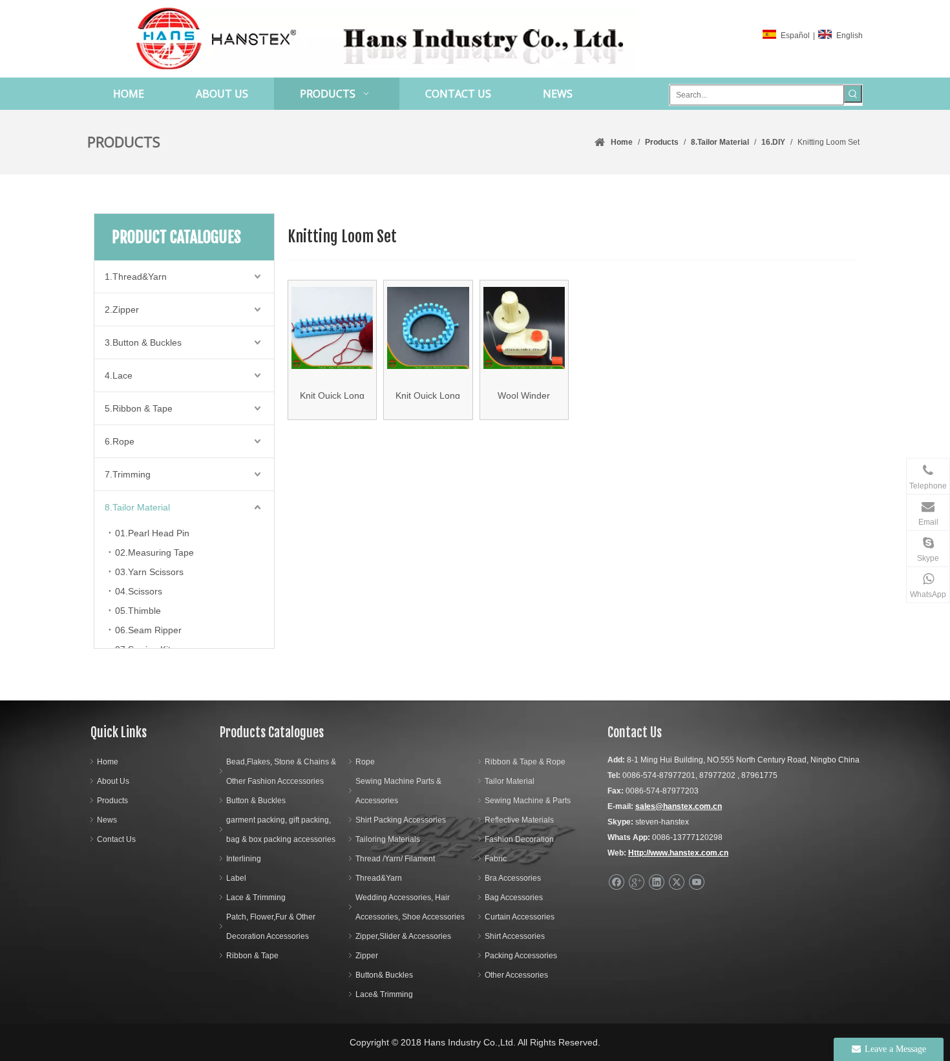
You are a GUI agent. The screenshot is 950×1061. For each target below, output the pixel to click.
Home (107, 761)
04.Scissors (138, 591)
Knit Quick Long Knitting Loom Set (332, 394)
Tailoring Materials (387, 839)
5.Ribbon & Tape (139, 408)
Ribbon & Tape (252, 955)
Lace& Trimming (384, 994)
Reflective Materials (519, 820)
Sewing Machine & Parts (528, 800)
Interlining (243, 858)
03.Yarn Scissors (149, 572)
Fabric (496, 858)
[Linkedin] (656, 882)
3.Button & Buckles (143, 342)
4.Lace (118, 375)
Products (112, 800)
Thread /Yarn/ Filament (395, 858)
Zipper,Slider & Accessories (403, 936)
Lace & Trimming (256, 897)
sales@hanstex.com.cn (678, 806)
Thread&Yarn (378, 878)
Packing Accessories (521, 955)
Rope (365, 761)
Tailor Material (509, 781)
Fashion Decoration (519, 839)
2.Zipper (122, 309)
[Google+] (636, 882)
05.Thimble (138, 610)
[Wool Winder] (524, 328)
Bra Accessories (513, 878)
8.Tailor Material (137, 507)
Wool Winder (524, 394)
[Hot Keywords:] (853, 94)
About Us (113, 781)
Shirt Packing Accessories (400, 820)
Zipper (366, 955)
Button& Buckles (384, 975)
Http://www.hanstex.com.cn (678, 852)
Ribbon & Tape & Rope (525, 761)
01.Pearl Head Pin (152, 533)
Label (236, 878)
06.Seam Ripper (148, 630)
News (107, 820)
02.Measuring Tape (154, 552)
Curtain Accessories (519, 916)
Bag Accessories (514, 897)
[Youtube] (696, 882)
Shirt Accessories (515, 936)
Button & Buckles (256, 800)
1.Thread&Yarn (136, 276)
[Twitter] (676, 882)
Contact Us (116, 839)
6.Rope (119, 441)
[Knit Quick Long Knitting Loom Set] (332, 328)
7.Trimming (128, 474)
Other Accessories (516, 975)
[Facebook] (616, 882)
